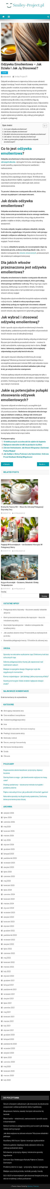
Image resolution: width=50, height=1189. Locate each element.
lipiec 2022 (8, 949)
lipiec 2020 (8, 1057)
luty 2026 (7, 840)
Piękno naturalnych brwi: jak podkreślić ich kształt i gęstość (25, 792)
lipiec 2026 (8, 817)
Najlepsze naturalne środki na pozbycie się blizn (22, 445)
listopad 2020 (9, 1039)
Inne (5, 724)
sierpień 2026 (9, 813)
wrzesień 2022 (9, 940)
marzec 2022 (9, 967)
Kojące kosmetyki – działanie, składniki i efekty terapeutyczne (19, 584)
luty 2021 (7, 1026)
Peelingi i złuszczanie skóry (14, 733)
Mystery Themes (33, 1186)
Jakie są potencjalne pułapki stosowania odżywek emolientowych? (21, 141)
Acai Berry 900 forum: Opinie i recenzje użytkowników (23, 1141)
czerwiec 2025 (9, 876)
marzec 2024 (9, 904)
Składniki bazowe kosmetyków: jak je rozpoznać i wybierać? (8, 464)
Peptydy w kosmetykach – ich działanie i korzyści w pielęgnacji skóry (21, 546)
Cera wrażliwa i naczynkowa (14, 715)
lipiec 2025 (8, 872)
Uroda (4, 73)
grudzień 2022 (9, 931)
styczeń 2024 (9, 908)
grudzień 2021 (9, 980)
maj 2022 (7, 958)
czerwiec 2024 (9, 894)
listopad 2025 (9, 854)
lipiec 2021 (8, 1003)
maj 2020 (7, 1067)
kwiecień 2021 (9, 1017)
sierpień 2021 (9, 999)
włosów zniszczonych (27, 253)
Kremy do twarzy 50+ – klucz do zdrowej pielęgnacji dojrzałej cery (22, 508)
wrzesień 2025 (9, 863)
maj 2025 (7, 881)
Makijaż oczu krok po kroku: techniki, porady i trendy (23, 1171)
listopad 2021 (9, 985)
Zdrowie (7, 756)
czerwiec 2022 (9, 953)
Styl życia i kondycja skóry (13, 747)
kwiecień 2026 (9, 831)
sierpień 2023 (9, 917)
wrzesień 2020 (9, 1048)
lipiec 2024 (8, 890)
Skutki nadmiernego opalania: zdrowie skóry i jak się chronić (44, 464)
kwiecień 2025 (9, 885)
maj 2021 (7, 1012)
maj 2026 (7, 827)
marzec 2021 (9, 1021)
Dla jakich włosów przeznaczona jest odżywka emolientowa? (25, 134)
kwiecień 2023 (9, 922)
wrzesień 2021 (9, 994)
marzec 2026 (9, 836)
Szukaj (3, 592)
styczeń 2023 (9, 926)
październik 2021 (10, 989)
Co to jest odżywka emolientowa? (15, 129)
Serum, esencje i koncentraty (15, 742)
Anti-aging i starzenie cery (14, 711)
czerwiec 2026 (9, 822)
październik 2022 (10, 935)
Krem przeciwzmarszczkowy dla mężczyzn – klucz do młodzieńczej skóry (24, 619)
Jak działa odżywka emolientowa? (15, 132)
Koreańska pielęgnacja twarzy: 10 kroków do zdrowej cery (26, 640)
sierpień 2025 (9, 867)
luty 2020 (7, 1080)
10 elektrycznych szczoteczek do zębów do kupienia (24, 442)
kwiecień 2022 (9, 962)
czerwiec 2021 (9, 1008)
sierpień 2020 (9, 1053)
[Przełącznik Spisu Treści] (43, 126)
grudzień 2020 (9, 1035)
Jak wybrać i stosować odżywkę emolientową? (20, 137)
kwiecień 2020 (9, 1071)
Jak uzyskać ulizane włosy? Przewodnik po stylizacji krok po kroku (25, 634)
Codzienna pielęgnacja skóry (14, 720)
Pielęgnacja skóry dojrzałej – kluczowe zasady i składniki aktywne (25, 611)
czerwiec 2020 (9, 1062)
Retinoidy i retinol (10, 738)
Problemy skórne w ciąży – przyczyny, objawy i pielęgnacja (25, 1167)
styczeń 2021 (9, 1030)
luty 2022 (7, 971)
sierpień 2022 (9, 944)
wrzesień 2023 (9, 913)
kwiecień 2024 (9, 899)
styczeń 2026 (9, 845)
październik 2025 (10, 858)
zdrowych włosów (8, 162)
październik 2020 (10, 1044)
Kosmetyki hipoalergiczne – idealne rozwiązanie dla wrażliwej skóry (23, 626)
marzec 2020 (9, 1076)
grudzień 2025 (9, 849)
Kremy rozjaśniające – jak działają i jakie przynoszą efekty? (26, 676)
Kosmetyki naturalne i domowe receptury (19, 729)
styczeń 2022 (9, 976)
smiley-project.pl (20, 77)
